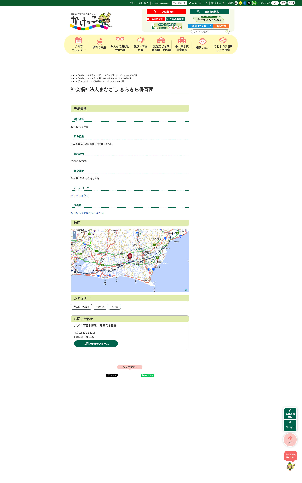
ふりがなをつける (199, 3)
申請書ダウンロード (200, 26)
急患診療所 (168, 11)
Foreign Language (160, 3)
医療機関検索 (212, 11)
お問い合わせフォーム (96, 343)
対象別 (81, 75)
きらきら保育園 (79, 195)
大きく (291, 3)
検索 (227, 32)
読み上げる (219, 3)
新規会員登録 (290, 415)
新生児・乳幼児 (94, 75)
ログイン (290, 427)
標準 (283, 3)
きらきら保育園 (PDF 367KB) (87, 213)
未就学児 (91, 78)
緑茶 (254, 3)
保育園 (114, 306)
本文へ (132, 3)
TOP (73, 75)
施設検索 (221, 26)
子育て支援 (83, 81)
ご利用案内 (143, 3)
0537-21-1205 (87, 332)
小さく (275, 3)
